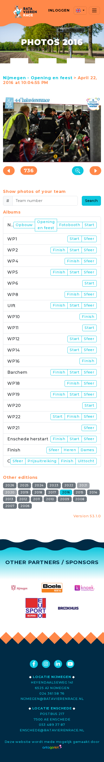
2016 (66, 492)
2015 (80, 492)
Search (91, 200)
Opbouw (24, 225)
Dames (87, 450)
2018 (38, 492)
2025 (24, 485)
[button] (80, 11)
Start (89, 225)
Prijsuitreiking (42, 461)
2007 (10, 506)
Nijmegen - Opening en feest (37, 77)
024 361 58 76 (52, 693)
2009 (64, 499)
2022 (68, 485)
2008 (80, 499)
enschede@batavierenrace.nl (52, 730)
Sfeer (89, 238)
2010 (50, 499)
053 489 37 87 (52, 725)
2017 (52, 492)
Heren (70, 450)
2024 (39, 485)
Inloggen (58, 10)
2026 (9, 485)
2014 (93, 492)
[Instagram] (46, 664)
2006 (25, 506)
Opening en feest (46, 225)
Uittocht (86, 461)
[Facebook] (34, 664)
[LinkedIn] (58, 664)
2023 (54, 485)
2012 (23, 499)
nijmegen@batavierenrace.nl (52, 699)
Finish (59, 250)
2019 (24, 492)
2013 (9, 499)
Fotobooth (69, 225)
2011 (36, 499)
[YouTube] (70, 664)
